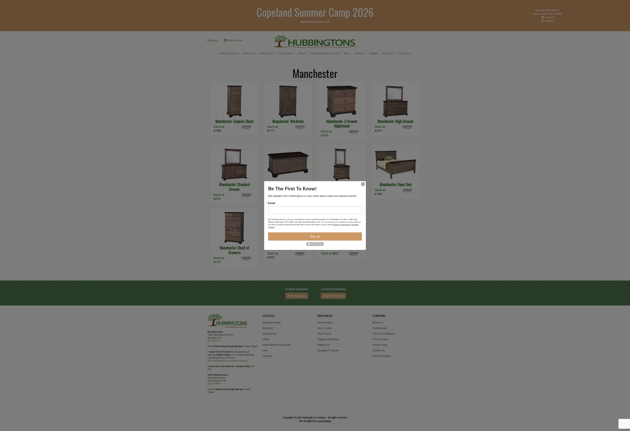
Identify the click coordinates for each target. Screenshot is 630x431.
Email (271, 203)
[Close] (363, 184)
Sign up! (315, 236)
